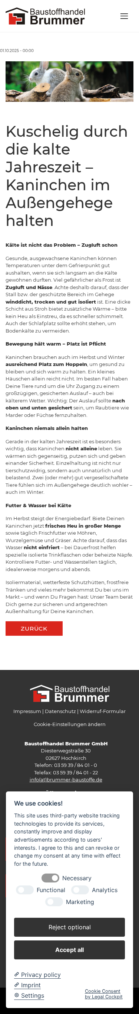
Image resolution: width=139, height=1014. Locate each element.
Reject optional (70, 927)
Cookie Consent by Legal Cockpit (104, 994)
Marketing (80, 902)
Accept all (69, 949)
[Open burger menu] (124, 16)
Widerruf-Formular (103, 711)
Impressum (27, 711)
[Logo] (45, 15)
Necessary (77, 878)
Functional (51, 890)
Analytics (105, 890)
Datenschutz (60, 711)
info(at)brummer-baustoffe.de (66, 780)
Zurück (34, 628)
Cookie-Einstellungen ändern (70, 724)
